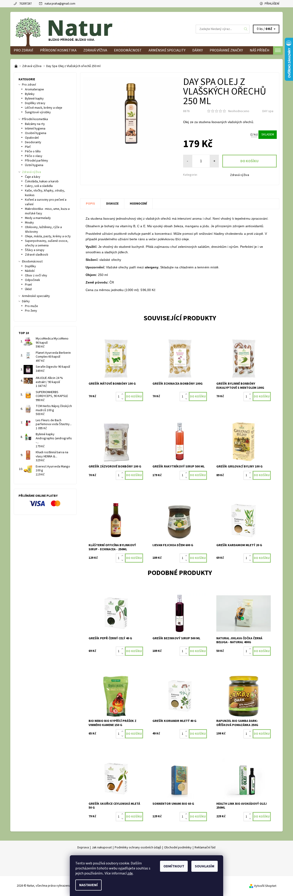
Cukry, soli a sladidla (39, 186)
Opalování (32, 137)
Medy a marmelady (38, 218)
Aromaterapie (34, 89)
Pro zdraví (23, 50)
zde (130, 873)
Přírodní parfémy (36, 160)
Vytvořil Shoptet (265, 885)
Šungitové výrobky (38, 112)
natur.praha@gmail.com (60, 4)
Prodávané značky (226, 50)
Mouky (29, 222)
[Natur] (71, 28)
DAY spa (267, 111)
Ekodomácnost (128, 50)
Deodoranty (33, 142)
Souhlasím (204, 866)
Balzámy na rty (35, 124)
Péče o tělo (33, 151)
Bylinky (30, 94)
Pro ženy (31, 310)
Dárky (197, 50)
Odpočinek (32, 280)
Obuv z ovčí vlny (36, 275)
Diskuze (112, 203)
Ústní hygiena (34, 165)
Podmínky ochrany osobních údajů (138, 847)
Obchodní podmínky (178, 847)
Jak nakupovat (102, 847)
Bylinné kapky (34, 98)
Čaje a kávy (32, 177)
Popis (90, 203)
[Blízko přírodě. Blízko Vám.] (16, 66)
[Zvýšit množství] (123, 394)
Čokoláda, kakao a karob (42, 181)
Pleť (28, 147)
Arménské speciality (167, 50)
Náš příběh (259, 50)
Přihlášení (272, 4)
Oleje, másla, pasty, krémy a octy (48, 236)
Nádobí (30, 271)
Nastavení (88, 885)
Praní (28, 284)
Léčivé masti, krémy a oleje (43, 107)
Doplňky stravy (35, 103)
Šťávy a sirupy (34, 250)
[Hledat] (246, 29)
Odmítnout (173, 866)
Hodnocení (138, 203)
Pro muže (31, 306)
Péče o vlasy (33, 156)
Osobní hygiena (35, 133)
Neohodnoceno (238, 111)
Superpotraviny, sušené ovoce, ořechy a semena (46, 243)
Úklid (28, 289)
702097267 (25, 4)
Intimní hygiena (35, 128)
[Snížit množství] (123, 399)
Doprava (83, 847)
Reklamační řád (205, 847)
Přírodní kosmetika (58, 50)
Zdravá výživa (95, 50)
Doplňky (30, 266)
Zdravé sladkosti (36, 254)
